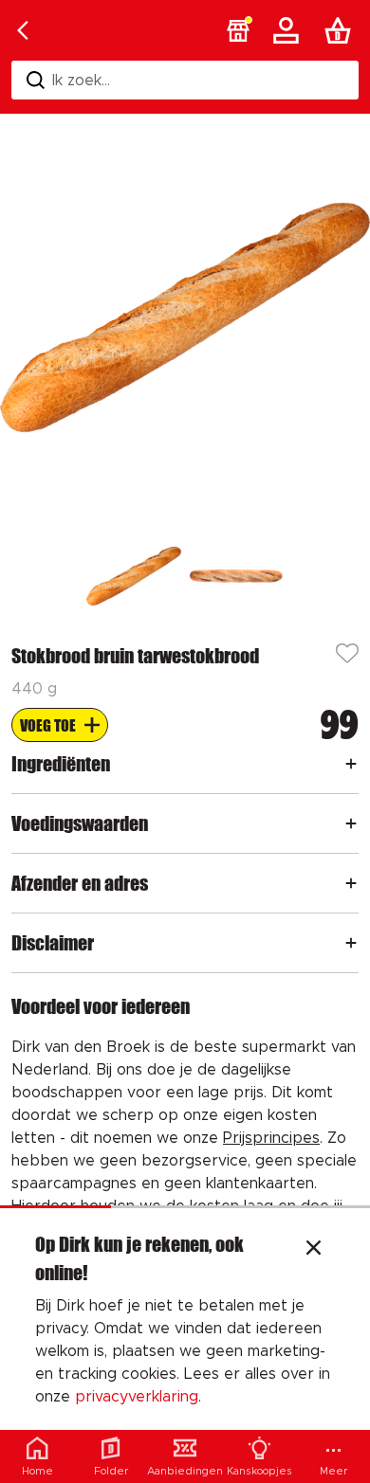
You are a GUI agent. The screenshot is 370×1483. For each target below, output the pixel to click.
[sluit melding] (313, 1250)
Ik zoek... (81, 80)
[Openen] (351, 764)
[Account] (289, 30)
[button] (238, 30)
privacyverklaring (136, 1396)
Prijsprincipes (271, 1138)
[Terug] (22, 30)
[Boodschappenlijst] (341, 30)
